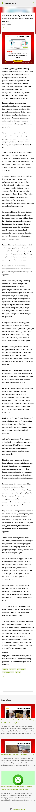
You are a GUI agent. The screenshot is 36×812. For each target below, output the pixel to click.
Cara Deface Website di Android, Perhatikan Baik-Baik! (17, 755)
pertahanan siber (8, 672)
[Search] (33, 3)
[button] (3, 28)
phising (18, 672)
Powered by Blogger (19, 809)
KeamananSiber (10, 3)
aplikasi (5, 669)
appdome (12, 669)
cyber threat (21, 669)
